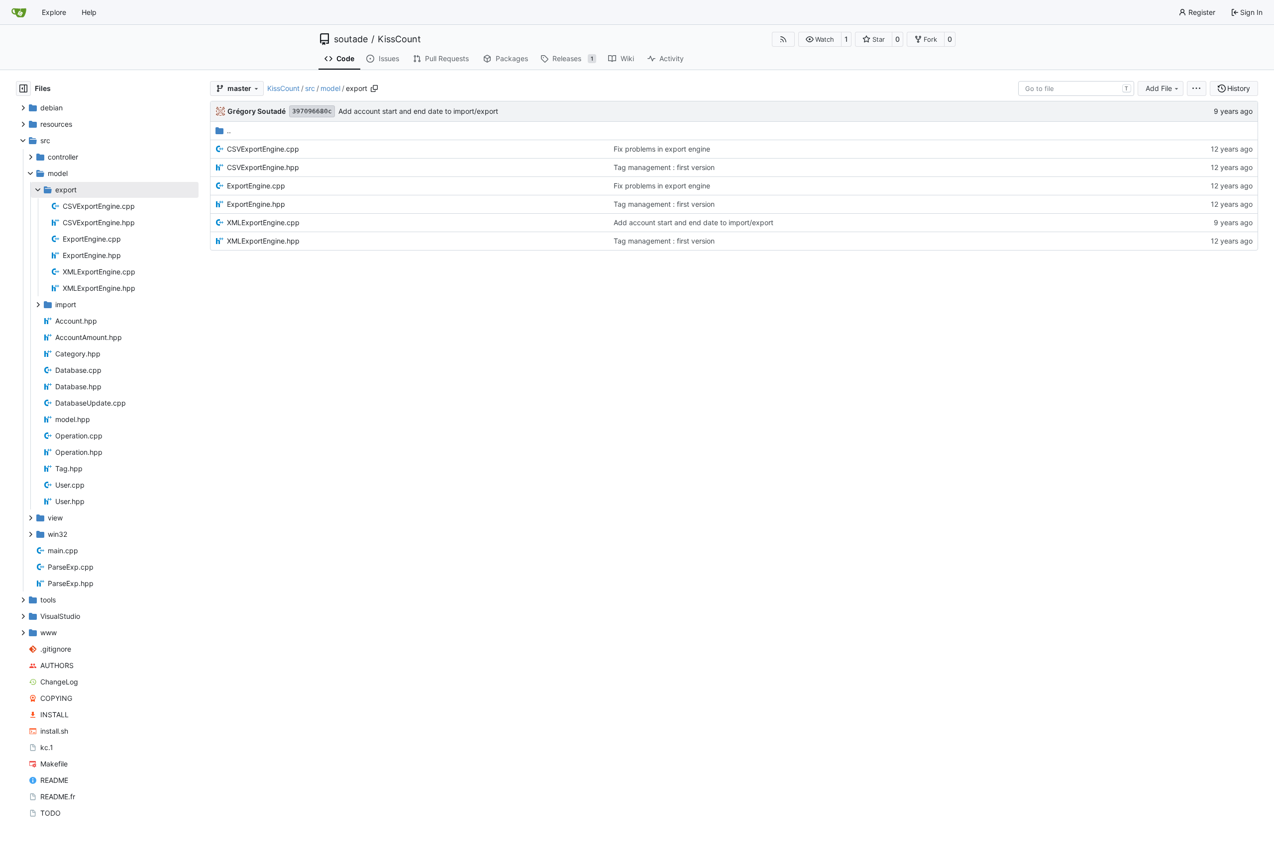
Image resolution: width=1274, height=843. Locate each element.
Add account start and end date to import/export (418, 111)
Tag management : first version (664, 167)
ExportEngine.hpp (256, 204)
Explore (54, 12)
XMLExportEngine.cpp (263, 222)
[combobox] (1076, 88)
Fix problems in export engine (662, 149)
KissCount (399, 39)
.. (229, 130)
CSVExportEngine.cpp (263, 149)
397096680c (312, 111)
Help (89, 12)
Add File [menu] (1159, 88)
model (330, 88)
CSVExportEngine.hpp (263, 167)
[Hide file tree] (23, 88)
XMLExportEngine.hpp (263, 241)
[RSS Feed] (783, 39)
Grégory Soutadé (256, 111)
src (310, 88)
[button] (820, 39)
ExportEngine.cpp (256, 185)
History (1238, 88)
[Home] (19, 12)
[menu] (1196, 88)
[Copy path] (374, 88)
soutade (351, 39)
